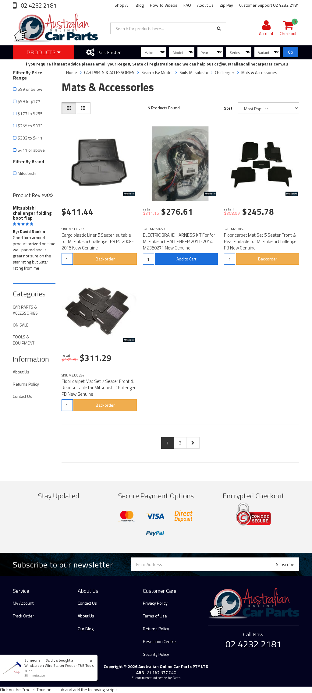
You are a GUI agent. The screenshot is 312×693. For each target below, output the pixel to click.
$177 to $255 (30, 113)
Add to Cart (186, 259)
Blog (140, 5)
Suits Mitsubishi (193, 72)
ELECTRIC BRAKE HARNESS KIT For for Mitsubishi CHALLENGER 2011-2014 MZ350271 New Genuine (179, 241)
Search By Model (156, 72)
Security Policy (156, 654)
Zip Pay (226, 5)
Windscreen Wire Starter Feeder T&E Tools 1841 (59, 668)
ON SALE (20, 325)
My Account (23, 603)
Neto (177, 677)
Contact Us (22, 396)
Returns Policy (26, 384)
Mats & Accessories (259, 72)
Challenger (224, 72)
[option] (34, 237)
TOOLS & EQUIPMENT (23, 340)
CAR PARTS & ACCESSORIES (25, 310)
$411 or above (31, 150)
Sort (228, 108)
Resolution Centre (159, 641)
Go (290, 52)
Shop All (122, 5)
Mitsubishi (27, 173)
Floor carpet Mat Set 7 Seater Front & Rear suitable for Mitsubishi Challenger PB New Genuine (99, 388)
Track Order (23, 616)
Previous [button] (49, 195)
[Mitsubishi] (129, 194)
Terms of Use (155, 616)
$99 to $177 (29, 101)
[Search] (219, 28)
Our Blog (86, 628)
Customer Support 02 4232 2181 (269, 5)
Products (42, 52)
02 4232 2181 (38, 5)
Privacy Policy (155, 603)
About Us (205, 5)
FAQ (187, 5)
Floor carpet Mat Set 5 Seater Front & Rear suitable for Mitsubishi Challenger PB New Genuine (261, 241)
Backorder (105, 259)
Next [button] (54, 195)
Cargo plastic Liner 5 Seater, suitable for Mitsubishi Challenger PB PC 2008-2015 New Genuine (98, 241)
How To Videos (163, 5)
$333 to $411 (30, 138)
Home (71, 72)
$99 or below (30, 89)
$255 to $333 (30, 125)
